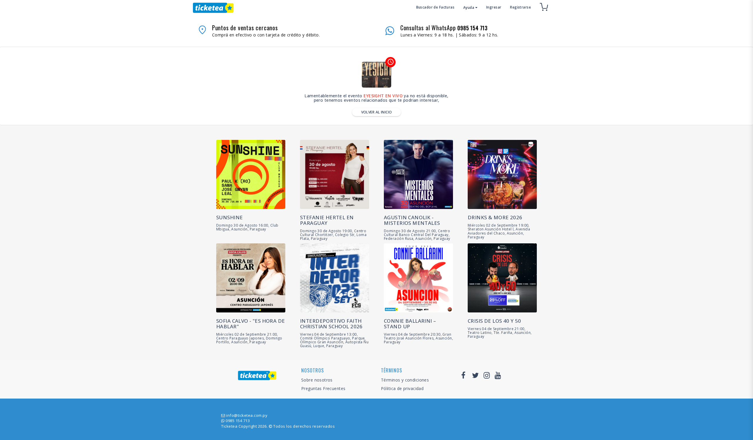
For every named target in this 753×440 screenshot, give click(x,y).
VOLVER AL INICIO (376, 112)
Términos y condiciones (405, 380)
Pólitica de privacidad (402, 388)
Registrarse (520, 7)
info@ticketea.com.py (246, 415)
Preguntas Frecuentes (323, 388)
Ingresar (493, 7)
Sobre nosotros (317, 380)
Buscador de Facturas (435, 7)
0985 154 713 (238, 420)
